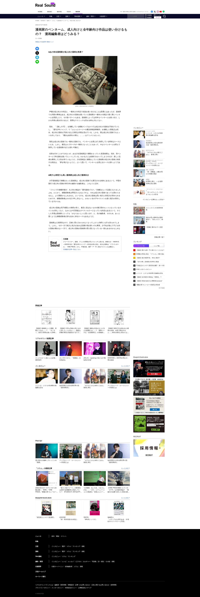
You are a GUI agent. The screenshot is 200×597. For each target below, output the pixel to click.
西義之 (38, 42)
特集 (50, 16)
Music (49, 12)
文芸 (57, 16)
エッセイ (71, 561)
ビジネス (78, 561)
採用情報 (113, 585)
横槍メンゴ (50, 42)
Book (78, 12)
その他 (108, 561)
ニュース (40, 16)
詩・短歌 (101, 561)
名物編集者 (68, 566)
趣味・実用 (90, 16)
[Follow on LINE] (163, 12)
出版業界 (103, 16)
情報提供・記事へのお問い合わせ (79, 585)
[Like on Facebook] (152, 12)
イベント (64, 536)
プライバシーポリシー (42, 588)
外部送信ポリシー (71, 588)
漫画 (66, 16)
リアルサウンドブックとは (44, 585)
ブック (157, 17)
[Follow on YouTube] (161, 12)
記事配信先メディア (84, 588)
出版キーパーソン (57, 566)
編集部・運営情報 (60, 585)
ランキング (76, 546)
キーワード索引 (40, 576)
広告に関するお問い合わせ (100, 585)
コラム (69, 546)
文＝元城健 (38, 38)
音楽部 (149, 15)
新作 (53, 536)
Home (40, 12)
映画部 (149, 17)
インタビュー (56, 546)
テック (158, 15)
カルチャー (86, 561)
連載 (83, 546)
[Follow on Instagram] (158, 12)
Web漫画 (77, 16)
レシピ (64, 561)
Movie (59, 12)
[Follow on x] (155, 12)
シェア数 (157, 246)
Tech (69, 12)
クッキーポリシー (57, 588)
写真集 (94, 561)
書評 (63, 546)
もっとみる (125, 366)
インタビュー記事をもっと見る (153, 199)
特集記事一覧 (158, 237)
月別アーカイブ (40, 571)
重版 (57, 536)
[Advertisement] (114, 4)
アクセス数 (141, 246)
